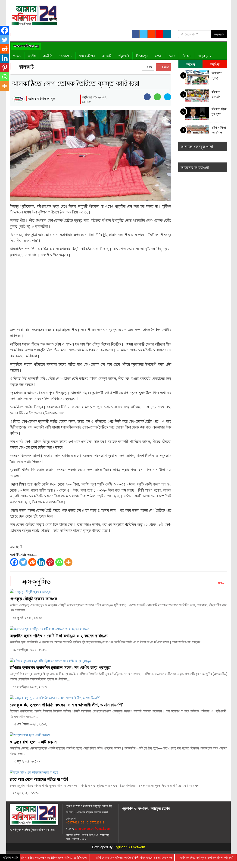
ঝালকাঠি (106, 55)
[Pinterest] (50, 562)
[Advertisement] (90, 292)
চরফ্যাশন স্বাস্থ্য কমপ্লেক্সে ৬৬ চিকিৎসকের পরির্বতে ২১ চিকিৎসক (219, 75)
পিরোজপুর (141, 55)
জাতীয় (32, 55)
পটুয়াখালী (123, 55)
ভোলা (172, 55)
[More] (68, 562)
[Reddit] (32, 562)
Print (165, 67)
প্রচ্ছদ (17, 55)
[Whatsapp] (59, 562)
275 (149, 67)
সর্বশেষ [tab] (190, 64)
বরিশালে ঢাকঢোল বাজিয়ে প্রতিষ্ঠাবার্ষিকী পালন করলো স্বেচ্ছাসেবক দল (219, 94)
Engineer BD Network (129, 847)
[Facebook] (14, 562)
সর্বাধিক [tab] (214, 64)
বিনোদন (186, 55)
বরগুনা (158, 55)
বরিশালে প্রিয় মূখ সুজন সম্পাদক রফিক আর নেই (219, 112)
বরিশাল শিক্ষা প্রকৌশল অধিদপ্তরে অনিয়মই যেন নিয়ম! (219, 130)
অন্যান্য (203, 55)
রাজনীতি (47, 55)
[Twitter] (23, 562)
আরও (221, 583)
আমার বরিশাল (87, 55)
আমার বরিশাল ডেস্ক (41, 98)
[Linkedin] (41, 562)
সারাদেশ (64, 55)
